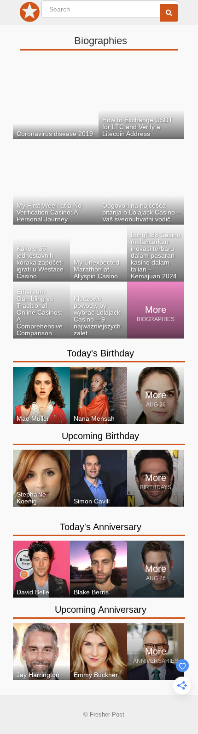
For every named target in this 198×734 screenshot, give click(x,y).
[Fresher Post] (29, 14)
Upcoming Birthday (100, 436)
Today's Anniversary (100, 527)
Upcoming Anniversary (100, 609)
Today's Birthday (100, 353)
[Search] (169, 13)
